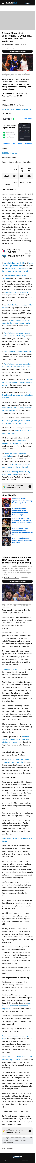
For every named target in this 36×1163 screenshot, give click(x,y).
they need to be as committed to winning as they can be (16, 1005)
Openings (24, 1161)
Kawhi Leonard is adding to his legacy (17, 351)
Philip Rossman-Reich (11, 44)
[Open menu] (3, 3)
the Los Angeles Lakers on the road (15, 271)
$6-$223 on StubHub (9, 153)
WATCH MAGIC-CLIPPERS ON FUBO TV (16, 109)
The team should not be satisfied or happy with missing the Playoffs (15, 739)
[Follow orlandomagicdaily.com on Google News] (30, 486)
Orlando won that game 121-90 (13, 669)
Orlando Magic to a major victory (16, 268)
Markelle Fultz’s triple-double (14, 263)
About (3, 1161)
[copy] (13, 48)
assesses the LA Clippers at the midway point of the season (17, 382)
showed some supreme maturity (16, 292)
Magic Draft (10, 1148)
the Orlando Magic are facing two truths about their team (17, 395)
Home (3, 1148)
